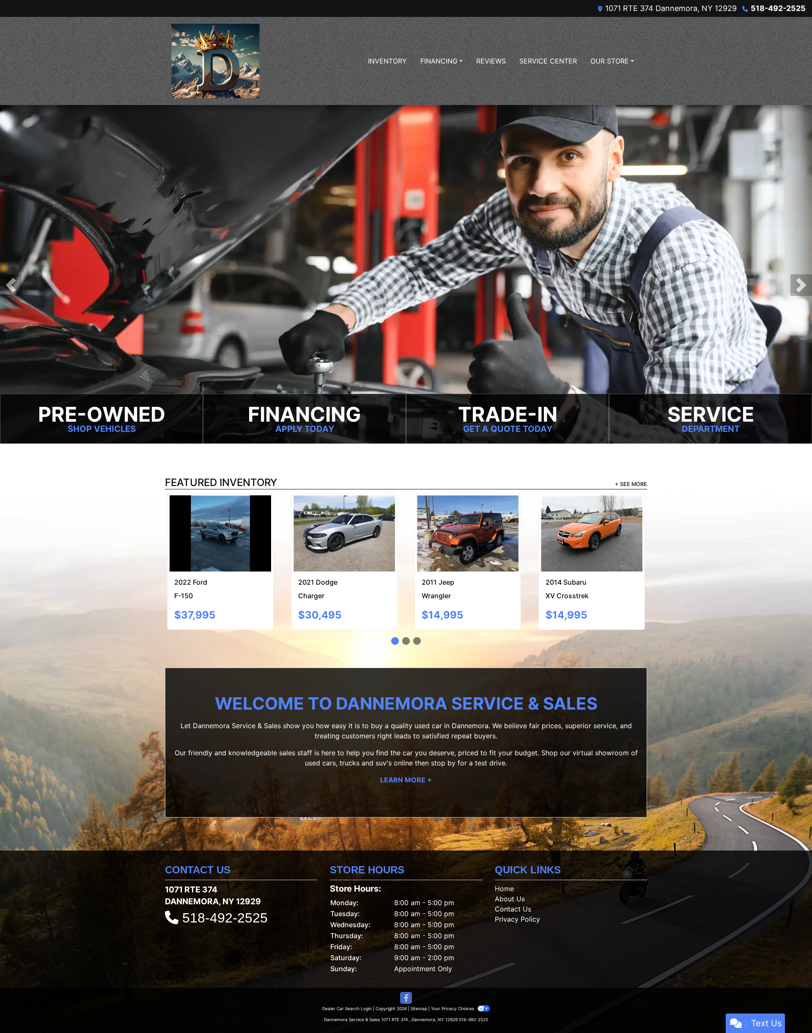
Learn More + (406, 753)
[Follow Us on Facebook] (406, 971)
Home (504, 862)
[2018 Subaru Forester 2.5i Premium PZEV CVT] (220, 514)
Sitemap (419, 981)
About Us (510, 872)
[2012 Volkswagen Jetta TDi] (591, 520)
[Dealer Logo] (215, 61)
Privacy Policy (517, 892)
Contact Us (513, 882)
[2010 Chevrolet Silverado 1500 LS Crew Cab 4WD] (467, 517)
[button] (11, 285)
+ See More (631, 484)
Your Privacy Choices (453, 981)
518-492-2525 (778, 8)
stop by (443, 736)
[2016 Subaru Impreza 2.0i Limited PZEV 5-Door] (344, 514)
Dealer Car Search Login (347, 981)
